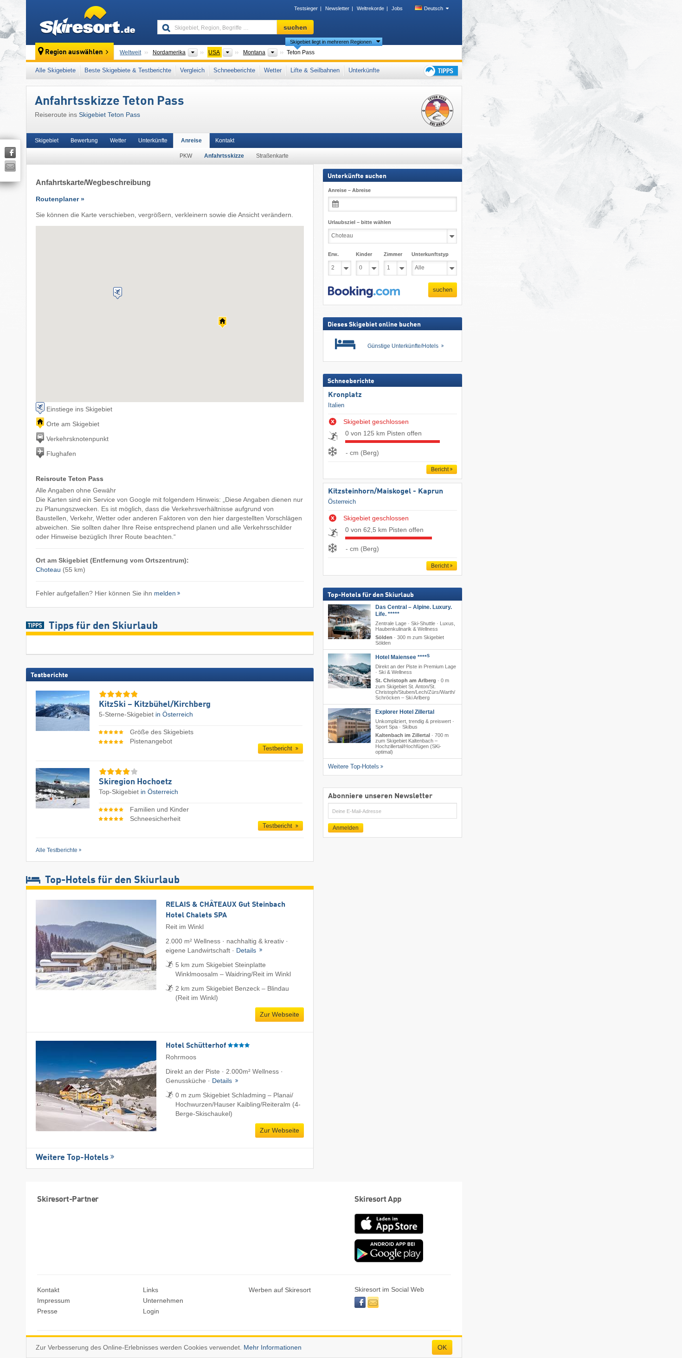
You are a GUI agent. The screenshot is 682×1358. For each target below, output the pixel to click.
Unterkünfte (364, 70)
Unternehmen (163, 1300)
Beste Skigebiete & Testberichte (127, 70)
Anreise (191, 140)
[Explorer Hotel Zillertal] (349, 725)
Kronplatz (345, 395)
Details (247, 950)
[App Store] (388, 1234)
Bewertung (84, 140)
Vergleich (192, 70)
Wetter (273, 70)
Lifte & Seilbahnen (315, 70)
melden (165, 593)
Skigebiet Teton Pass (109, 114)
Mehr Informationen (273, 1347)
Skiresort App (378, 1200)
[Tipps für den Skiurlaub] (440, 70)
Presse (47, 1311)
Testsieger (306, 8)
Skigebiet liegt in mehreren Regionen (331, 42)
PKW (186, 156)
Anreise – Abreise (349, 190)
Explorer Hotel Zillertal (404, 712)
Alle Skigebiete (55, 70)
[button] (364, 292)
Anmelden (346, 828)
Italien (336, 405)
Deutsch (433, 8)
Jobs (397, 8)
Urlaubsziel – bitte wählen (359, 222)
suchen (442, 289)
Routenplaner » (60, 199)
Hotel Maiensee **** (402, 657)
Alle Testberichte (56, 850)
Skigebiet (46, 140)
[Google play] (388, 1260)
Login (151, 1311)
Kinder (364, 254)
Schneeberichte (234, 70)
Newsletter (337, 8)
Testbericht (278, 748)
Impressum (53, 1300)
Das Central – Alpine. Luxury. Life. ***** (413, 610)
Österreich (342, 501)
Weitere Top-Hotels (72, 1157)
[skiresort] (87, 22)
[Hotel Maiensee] (349, 670)
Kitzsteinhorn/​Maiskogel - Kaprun (385, 491)
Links (150, 1290)
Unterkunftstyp (430, 254)
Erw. (333, 254)
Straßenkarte (272, 156)
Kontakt (224, 140)
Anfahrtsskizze (224, 156)
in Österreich (174, 714)
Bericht (440, 469)
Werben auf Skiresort (280, 1290)
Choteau (48, 569)
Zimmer (393, 254)
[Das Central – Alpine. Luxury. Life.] (349, 621)
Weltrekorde (370, 8)
